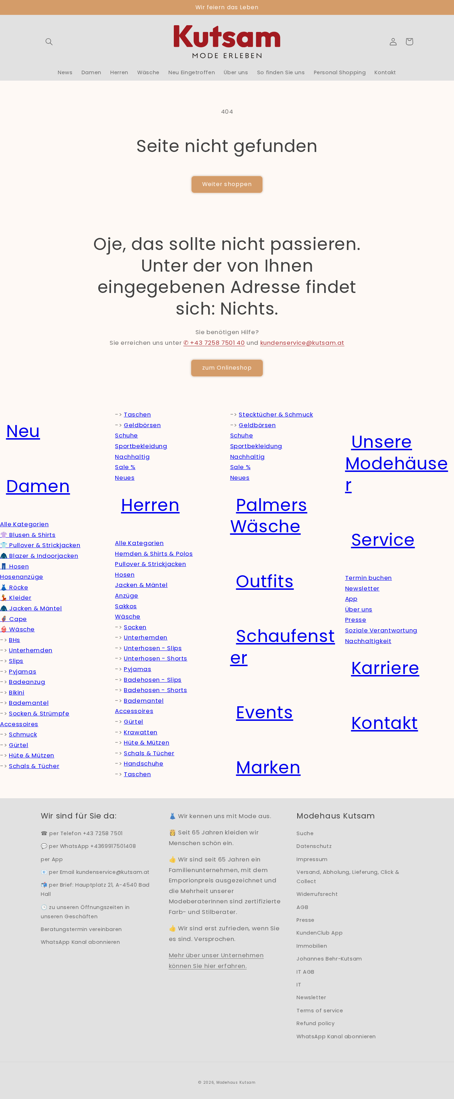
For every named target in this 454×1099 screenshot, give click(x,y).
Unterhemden (30, 650)
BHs (14, 640)
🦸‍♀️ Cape (13, 619)
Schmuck (23, 734)
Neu (23, 431)
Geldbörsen (142, 425)
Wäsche (127, 616)
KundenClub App (320, 932)
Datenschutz (314, 846)
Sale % (125, 467)
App (351, 598)
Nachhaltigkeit (368, 641)
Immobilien (312, 946)
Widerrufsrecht (317, 894)
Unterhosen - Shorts (155, 658)
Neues (124, 477)
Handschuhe (143, 763)
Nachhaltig (132, 456)
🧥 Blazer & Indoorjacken (39, 555)
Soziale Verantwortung (381, 630)
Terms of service (320, 1010)
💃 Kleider (16, 597)
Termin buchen (368, 577)
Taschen (137, 414)
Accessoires (19, 724)
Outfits (265, 581)
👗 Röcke (14, 587)
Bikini (16, 692)
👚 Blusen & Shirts (28, 535)
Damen (38, 486)
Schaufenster (282, 647)
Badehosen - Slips (153, 679)
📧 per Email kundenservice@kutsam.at (95, 872)
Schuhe (126, 435)
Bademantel (29, 702)
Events (264, 712)
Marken (268, 767)
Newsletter (362, 588)
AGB (302, 907)
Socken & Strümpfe (39, 713)
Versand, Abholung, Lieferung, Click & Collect (348, 877)
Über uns (358, 609)
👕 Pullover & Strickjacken (40, 545)
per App (52, 859)
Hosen (124, 574)
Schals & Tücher (34, 766)
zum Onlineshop (227, 368)
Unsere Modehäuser (396, 463)
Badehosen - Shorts (155, 690)
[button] (49, 41)
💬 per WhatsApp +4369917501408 (88, 846)
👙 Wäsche (17, 629)
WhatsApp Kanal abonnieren (80, 942)
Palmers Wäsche (269, 516)
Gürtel (18, 745)
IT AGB (306, 971)
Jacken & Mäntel (141, 585)
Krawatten (140, 732)
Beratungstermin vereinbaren (81, 929)
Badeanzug (27, 682)
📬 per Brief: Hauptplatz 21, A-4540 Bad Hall (95, 889)
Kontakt (384, 723)
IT (299, 984)
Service (383, 540)
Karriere (385, 668)
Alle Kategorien (24, 524)
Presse (355, 619)
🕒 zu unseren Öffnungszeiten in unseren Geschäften (85, 912)
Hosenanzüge (21, 576)
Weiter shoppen (227, 184)
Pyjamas (22, 671)
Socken (135, 627)
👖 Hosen (14, 566)
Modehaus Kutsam (236, 1082)
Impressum (312, 859)
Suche (305, 833)
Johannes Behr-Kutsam (329, 958)
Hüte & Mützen (31, 755)
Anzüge (126, 595)
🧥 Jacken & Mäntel (31, 608)
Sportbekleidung (141, 446)
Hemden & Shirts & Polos (154, 553)
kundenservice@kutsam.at (302, 342)
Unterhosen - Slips (153, 648)
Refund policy (315, 1023)
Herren (150, 505)
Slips (16, 661)
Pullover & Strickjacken (150, 564)
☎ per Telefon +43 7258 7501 (82, 833)
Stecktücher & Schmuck (276, 414)
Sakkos (126, 606)
